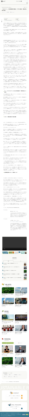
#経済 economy (5, 376)
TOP (2, 381)
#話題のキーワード (11, 374)
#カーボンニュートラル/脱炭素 (5, 12)
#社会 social (20, 374)
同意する (27, 414)
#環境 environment (12, 12)
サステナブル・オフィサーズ (5, 7)
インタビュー (9, 7)
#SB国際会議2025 (15, 374)
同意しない (24, 414)
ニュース (4, 381)
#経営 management (10, 376)
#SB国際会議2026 (6, 374)
